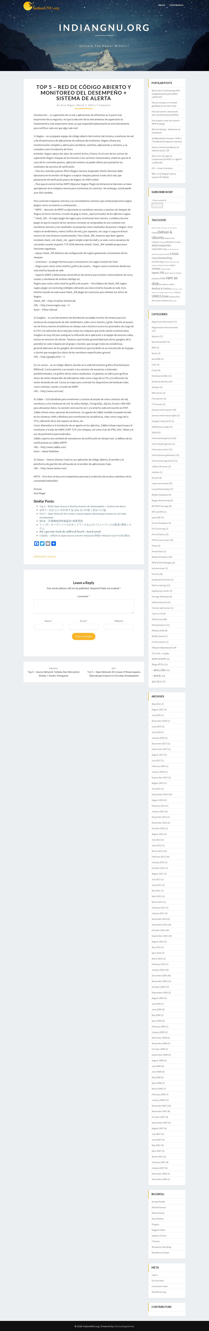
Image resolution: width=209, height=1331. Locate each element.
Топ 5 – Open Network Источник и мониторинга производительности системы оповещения (113, 672)
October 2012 (158, 828)
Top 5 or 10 (157, 613)
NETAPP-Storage (160, 506)
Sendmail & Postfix (161, 579)
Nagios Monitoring (161, 500)
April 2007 (156, 1150)
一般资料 (156, 675)
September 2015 (160, 777)
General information (162, 409)
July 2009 (156, 1003)
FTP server (157, 404)
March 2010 (157, 958)
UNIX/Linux (160, 296)
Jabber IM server (160, 466)
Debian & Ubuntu (160, 381)
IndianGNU (165, 245)
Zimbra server (158, 641)
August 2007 (158, 1128)
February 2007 (158, 1162)
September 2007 (160, 1122)
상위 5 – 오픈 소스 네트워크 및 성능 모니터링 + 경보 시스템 (72, 510)
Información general (44, 556)
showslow (174, 289)
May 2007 (156, 1145)
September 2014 (160, 794)
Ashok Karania (159, 1207)
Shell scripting (159, 585)
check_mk (160, 228)
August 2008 (158, 1060)
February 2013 (158, 805)
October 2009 (158, 986)
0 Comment (104, 105)
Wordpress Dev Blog (161, 1246)
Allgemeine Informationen (165, 327)
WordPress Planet (160, 1252)
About (161, 5)
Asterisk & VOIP (159, 341)
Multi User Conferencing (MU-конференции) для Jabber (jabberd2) (166, 93)
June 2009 (156, 1009)
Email (84, 621)
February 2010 (158, 964)
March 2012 (157, 851)
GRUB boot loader (160, 426)
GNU (161, 242)
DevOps (155, 387)
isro (168, 249)
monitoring (157, 261)
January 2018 (158, 737)
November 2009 (159, 981)
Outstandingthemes (124, 1326)
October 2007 (158, 1117)
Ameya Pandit (158, 1201)
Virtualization (174, 296)
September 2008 (160, 1054)
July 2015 (156, 788)
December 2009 (159, 975)
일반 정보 (156, 681)
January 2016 (158, 771)
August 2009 (158, 998)
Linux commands (160, 483)
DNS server (157, 392)
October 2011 (158, 868)
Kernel (172, 249)
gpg (164, 242)
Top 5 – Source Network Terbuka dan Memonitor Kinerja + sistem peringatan (54, 672)
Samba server (158, 568)
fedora (167, 238)
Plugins (155, 1224)
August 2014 (158, 800)
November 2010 (159, 924)
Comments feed (159, 1286)
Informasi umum (160, 449)
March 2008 (157, 1088)
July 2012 (156, 839)
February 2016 (158, 766)
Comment (83, 596)
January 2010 (158, 969)
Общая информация (162, 647)
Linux (174, 253)
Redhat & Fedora (161, 288)
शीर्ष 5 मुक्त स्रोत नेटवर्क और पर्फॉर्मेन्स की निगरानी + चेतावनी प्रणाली (70, 531)
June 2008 (156, 1071)
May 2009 (156, 1015)
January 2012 (158, 862)
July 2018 (156, 732)
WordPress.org (159, 1292)
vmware (158, 300)
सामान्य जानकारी (158, 658)
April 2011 (156, 896)
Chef (154, 364)
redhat (171, 284)
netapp (156, 268)
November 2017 (159, 743)
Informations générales (163, 455)
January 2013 (158, 811)
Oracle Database (160, 523)
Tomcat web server (161, 607)
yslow (175, 301)
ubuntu (178, 292)
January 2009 (158, 1032)
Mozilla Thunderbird (170, 262)
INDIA (155, 245)
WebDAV (165, 300)
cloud (154, 232)
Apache (154, 228)
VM (153, 300)
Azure (154, 353)
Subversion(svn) (169, 292)
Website (118, 621)
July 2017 (156, 760)
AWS (154, 347)
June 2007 (156, 1139)
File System (157, 398)
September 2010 (160, 935)
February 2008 (158, 1094)
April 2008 (156, 1083)
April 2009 (156, 1020)
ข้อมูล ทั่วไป (158, 664)
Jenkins (155, 472)
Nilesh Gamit (158, 1213)
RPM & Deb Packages (162, 562)
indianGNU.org (159, 249)
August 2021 (158, 709)
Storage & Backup (160, 596)
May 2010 (156, 947)
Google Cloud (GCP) (161, 421)
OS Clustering (158, 528)
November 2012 (159, 822)
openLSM (158, 273)
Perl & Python (158, 534)
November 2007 (159, 1111)
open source (169, 273)
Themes (156, 1241)
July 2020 (156, 715)
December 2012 (159, 817)
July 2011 (156, 879)
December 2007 (159, 1105)
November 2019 (159, 720)
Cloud (154, 370)
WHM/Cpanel (158, 636)
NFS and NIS (157, 511)
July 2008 (156, 1066)
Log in (155, 1274)
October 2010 (158, 930)
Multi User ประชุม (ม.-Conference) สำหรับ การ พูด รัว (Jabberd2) (167, 159)
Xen (170, 300)
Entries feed (158, 1280)
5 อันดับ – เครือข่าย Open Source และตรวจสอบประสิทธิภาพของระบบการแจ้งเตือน (84, 535)
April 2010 (156, 952)
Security (156, 574)
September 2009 (160, 992)
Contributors (176, 5)
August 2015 (158, 783)
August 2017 (158, 754)
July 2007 (156, 1134)
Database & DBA (159, 375)
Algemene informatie (162, 321)
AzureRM (156, 358)
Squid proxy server (160, 590)
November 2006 (159, 1179)
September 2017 (160, 749)
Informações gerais (161, 443)
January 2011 (158, 913)
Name (49, 621)
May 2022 (156, 703)
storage (161, 292)
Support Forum (159, 1235)
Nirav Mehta (158, 1218)
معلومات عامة (162, 653)
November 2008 (159, 1043)
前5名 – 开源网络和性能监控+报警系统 (61, 521)
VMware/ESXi (158, 630)
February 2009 (158, 1026)
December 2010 (159, 919)
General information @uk (164, 415)
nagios (172, 265)
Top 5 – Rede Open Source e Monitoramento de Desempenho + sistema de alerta (82, 506)
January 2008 (158, 1100)
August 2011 (158, 873)
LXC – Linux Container (162, 168)
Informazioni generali (162, 460)
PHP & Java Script (160, 540)
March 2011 (157, 901)
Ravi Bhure (163, 284)
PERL (162, 278)
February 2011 (158, 907)
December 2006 (159, 1173)
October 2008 (158, 1049)
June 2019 (156, 726)
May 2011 (156, 890)
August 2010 (158, 941)
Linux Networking (162, 258)
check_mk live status (170, 228)
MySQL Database (164, 265)
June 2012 (156, 845)
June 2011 (156, 885)
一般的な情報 (158, 670)
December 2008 (159, 1037)
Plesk (154, 545)
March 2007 (157, 1156)
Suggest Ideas (158, 1229)
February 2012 (158, 856)
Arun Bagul (67, 105)
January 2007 (158, 1168)
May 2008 (156, 1077)
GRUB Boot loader (173, 242)
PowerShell (157, 551)
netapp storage (165, 269)
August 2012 (158, 834)
